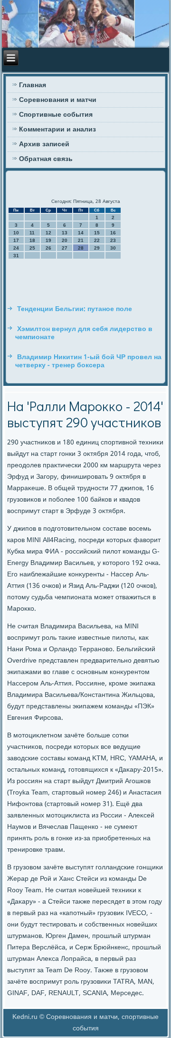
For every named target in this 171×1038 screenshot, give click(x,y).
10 (16, 232)
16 (113, 232)
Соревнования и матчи (57, 100)
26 (48, 248)
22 (97, 240)
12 (48, 232)
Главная (32, 85)
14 (81, 232)
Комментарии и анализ (57, 129)
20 (64, 240)
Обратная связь (46, 159)
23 (113, 240)
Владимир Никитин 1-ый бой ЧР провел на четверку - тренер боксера (88, 362)
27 (64, 248)
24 (16, 248)
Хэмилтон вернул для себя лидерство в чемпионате (83, 333)
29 (97, 248)
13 (64, 232)
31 (16, 255)
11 (32, 232)
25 (32, 248)
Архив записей (44, 144)
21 (81, 240)
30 (113, 248)
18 (32, 240)
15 (97, 232)
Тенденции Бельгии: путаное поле (74, 309)
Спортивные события (56, 115)
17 (16, 240)
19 (48, 240)
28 (81, 248)
